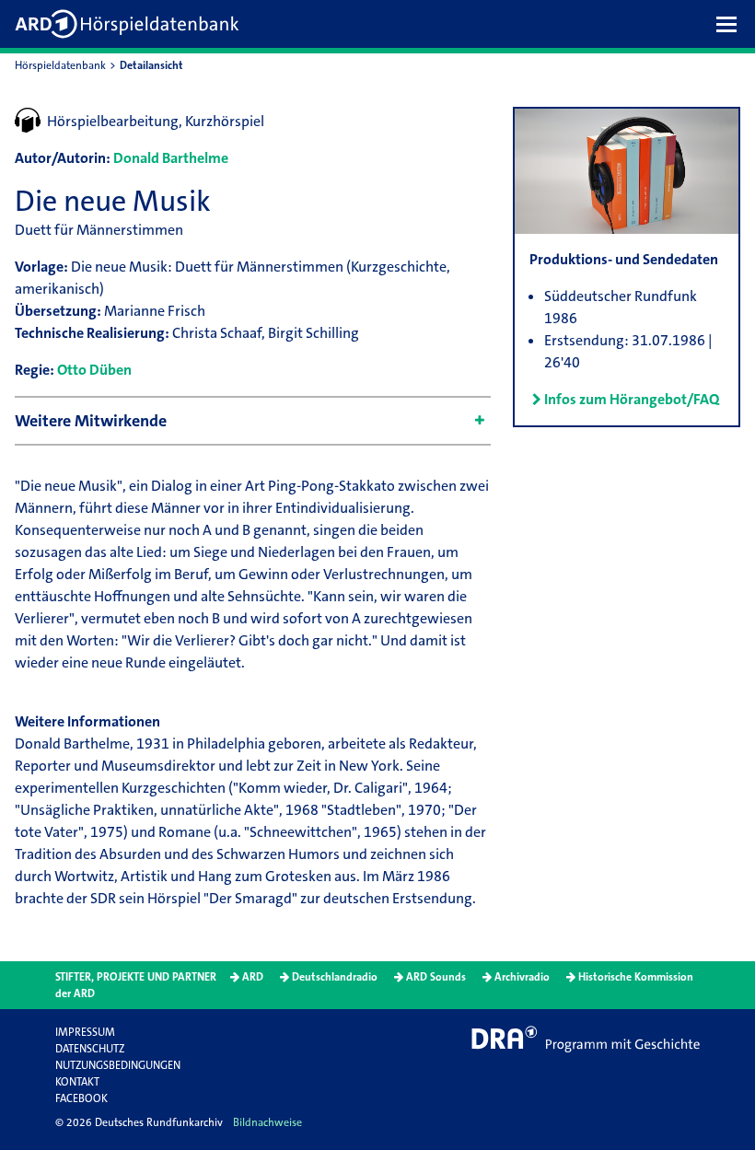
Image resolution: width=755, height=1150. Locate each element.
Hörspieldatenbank (60, 65)
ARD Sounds (436, 977)
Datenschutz (89, 1048)
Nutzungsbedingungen (117, 1065)
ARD (252, 977)
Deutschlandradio (335, 977)
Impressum (85, 1032)
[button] (731, 24)
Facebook (81, 1098)
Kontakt (77, 1081)
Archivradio (522, 977)
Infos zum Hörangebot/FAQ (631, 399)
